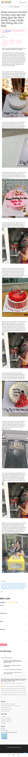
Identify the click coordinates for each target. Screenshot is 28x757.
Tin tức (10, 6)
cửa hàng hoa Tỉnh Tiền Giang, (14, 587)
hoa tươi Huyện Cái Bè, (6, 583)
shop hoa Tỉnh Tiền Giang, (15, 584)
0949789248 (8, 31)
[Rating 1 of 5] (6, 602)
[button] (22, 2)
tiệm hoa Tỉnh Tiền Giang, (13, 586)
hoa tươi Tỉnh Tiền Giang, (17, 583)
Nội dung (2, 629)
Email (1, 621)
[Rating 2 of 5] (9, 602)
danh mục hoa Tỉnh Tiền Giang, (17, 588)
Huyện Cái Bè (16, 6)
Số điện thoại (3, 613)
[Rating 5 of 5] (16, 602)
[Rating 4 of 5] (14, 602)
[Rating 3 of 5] (11, 602)
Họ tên (2, 605)
